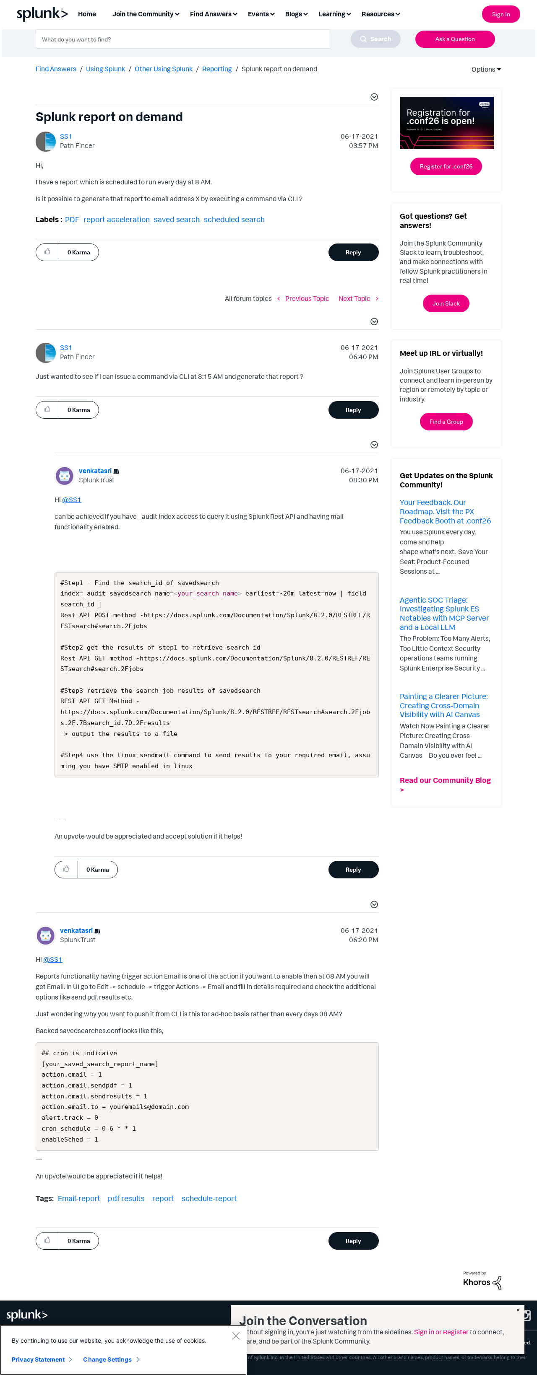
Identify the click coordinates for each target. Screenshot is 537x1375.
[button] (373, 98)
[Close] (236, 1335)
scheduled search (234, 219)
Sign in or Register (441, 1332)
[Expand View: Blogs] (305, 13)
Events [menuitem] (258, 14)
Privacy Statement (38, 1359)
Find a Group (446, 421)
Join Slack (446, 303)
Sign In (501, 14)
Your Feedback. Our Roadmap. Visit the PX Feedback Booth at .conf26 (445, 511)
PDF (72, 219)
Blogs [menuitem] (293, 14)
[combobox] (218, 39)
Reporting (217, 69)
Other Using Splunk (164, 69)
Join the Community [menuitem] (143, 14)
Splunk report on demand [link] (279, 69)
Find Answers (56, 69)
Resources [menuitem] (378, 14)
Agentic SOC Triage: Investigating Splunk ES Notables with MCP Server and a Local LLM (444, 613)
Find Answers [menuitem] (211, 14)
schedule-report (209, 1198)
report (163, 1198)
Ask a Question (455, 38)
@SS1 (71, 499)
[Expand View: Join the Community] (177, 13)
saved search (177, 219)
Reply (353, 252)
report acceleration (116, 219)
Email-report (79, 1198)
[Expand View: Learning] (348, 13)
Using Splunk (105, 69)
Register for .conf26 (446, 166)
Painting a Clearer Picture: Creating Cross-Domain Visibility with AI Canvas (443, 705)
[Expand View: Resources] (398, 13)
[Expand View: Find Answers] (235, 13)
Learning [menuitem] (331, 14)
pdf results (126, 1198)
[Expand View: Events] (272, 13)
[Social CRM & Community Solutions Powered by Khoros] (482, 1280)
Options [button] (481, 69)
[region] (123, 1350)
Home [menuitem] (87, 14)
